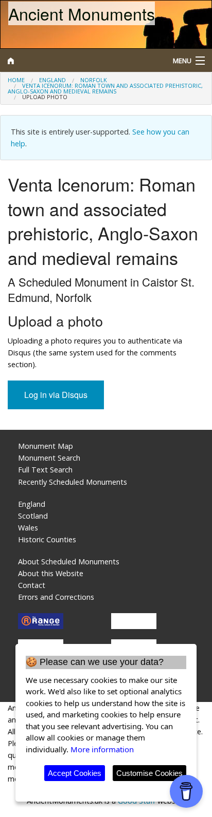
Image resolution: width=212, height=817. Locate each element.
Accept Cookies (74, 773)
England (52, 80)
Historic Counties (47, 539)
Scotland (33, 516)
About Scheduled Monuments (68, 561)
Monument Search (49, 458)
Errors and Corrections (56, 597)
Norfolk (93, 80)
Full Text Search (45, 469)
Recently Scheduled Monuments (72, 482)
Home (16, 80)
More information (102, 749)
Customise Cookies (149, 773)
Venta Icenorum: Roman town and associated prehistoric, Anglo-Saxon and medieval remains (105, 88)
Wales (28, 528)
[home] (79, 60)
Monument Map (45, 446)
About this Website (50, 573)
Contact (31, 585)
